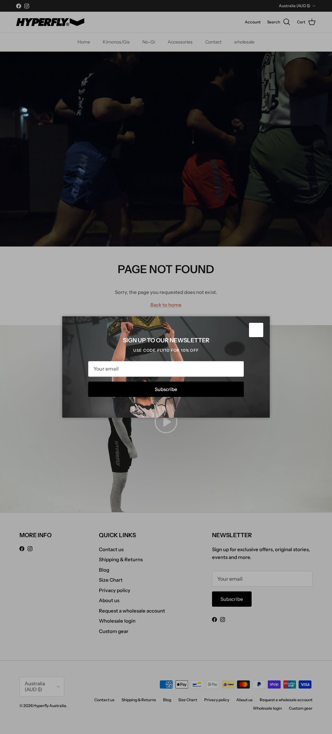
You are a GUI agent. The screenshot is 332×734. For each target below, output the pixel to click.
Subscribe (166, 389)
